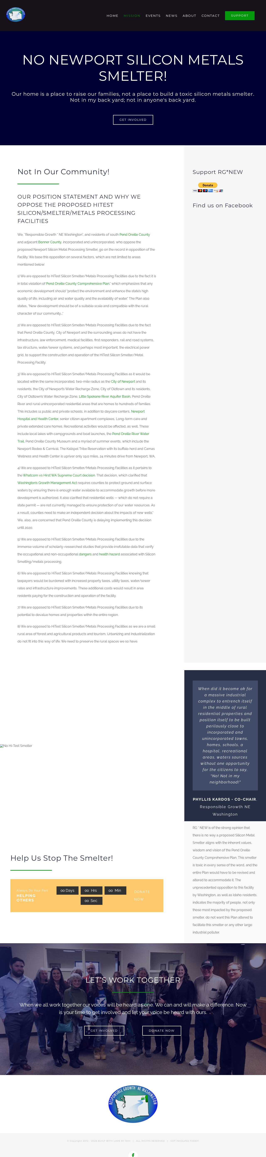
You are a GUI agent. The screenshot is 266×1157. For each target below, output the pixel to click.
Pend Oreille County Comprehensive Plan (77, 284)
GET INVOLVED (180, 1141)
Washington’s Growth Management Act (47, 483)
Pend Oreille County (134, 235)
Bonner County (49, 242)
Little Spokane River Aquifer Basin (104, 396)
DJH (127, 1141)
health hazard (109, 554)
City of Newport (123, 382)
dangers (85, 554)
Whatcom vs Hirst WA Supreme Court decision (59, 475)
